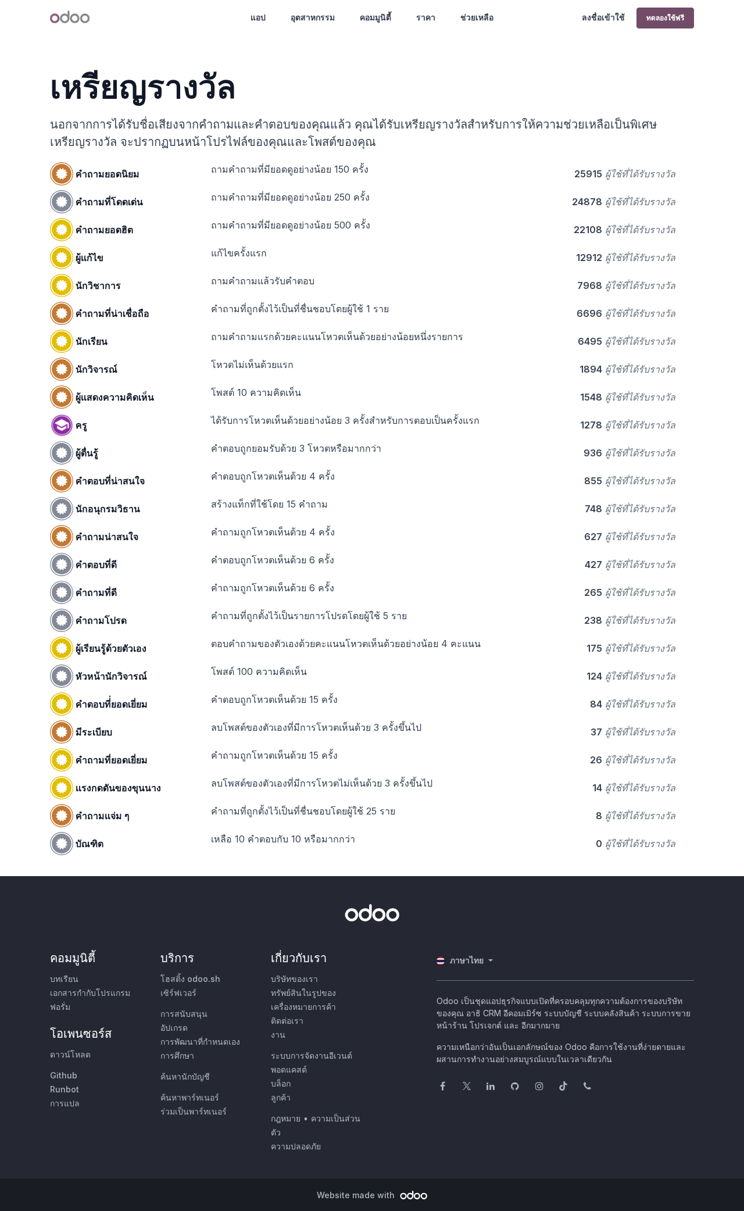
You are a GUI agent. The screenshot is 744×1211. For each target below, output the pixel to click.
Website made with (357, 1195)
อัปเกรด (174, 1028)
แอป (258, 17)
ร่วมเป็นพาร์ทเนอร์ (193, 1111)
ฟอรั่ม (60, 1007)
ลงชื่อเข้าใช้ (603, 17)
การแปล (65, 1103)
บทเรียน (64, 979)
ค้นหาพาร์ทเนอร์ (189, 1097)
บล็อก (281, 1083)
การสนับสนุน (184, 1014)
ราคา (425, 17)
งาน (278, 1034)
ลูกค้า (281, 1097)
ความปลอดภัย (296, 1146)
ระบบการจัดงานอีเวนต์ (311, 1055)
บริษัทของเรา (294, 979)
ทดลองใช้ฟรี (665, 17)
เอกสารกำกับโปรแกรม (90, 993)
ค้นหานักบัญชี (185, 1076)
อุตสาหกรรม (313, 17)
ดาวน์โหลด (70, 1054)
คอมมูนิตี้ (375, 17)
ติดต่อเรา (287, 1021)
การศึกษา (177, 1055)
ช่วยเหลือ (476, 17)
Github (63, 1075)
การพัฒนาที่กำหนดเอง (200, 1041)
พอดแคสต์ (289, 1069)
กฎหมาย (286, 1118)
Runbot (64, 1089)
